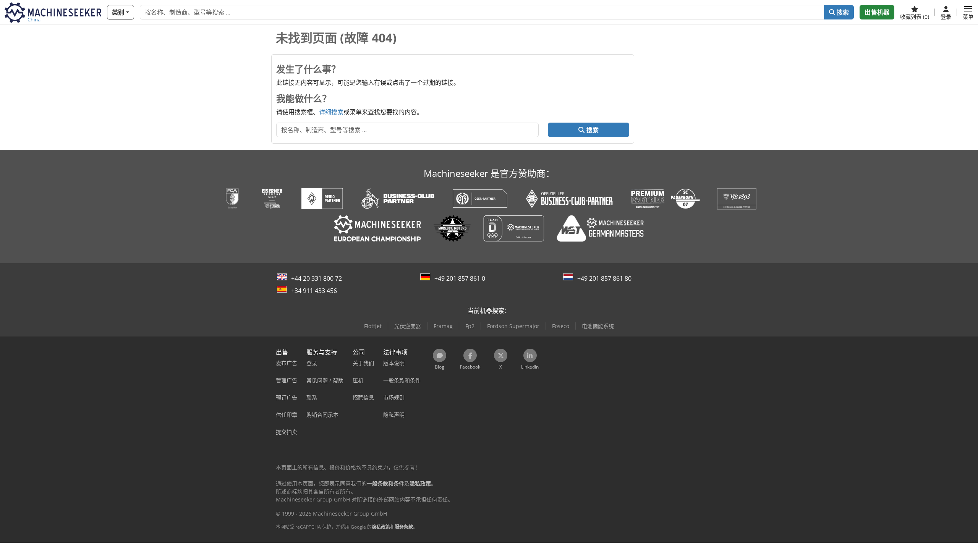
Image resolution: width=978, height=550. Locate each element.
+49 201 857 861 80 (604, 278)
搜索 (842, 12)
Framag (443, 326)
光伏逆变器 (407, 326)
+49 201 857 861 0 (459, 278)
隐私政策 (381, 527)
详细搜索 (331, 112)
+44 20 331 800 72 (316, 278)
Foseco (560, 326)
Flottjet (373, 326)
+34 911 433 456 (314, 290)
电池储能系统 (598, 326)
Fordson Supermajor (513, 326)
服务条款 (404, 527)
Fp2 (469, 326)
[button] (968, 12)
